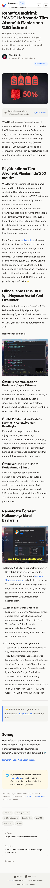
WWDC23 (8, 823)
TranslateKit (15, 778)
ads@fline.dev (25, 713)
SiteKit (10, 880)
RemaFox (7, 813)
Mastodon (40, 796)
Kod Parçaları (12, 7)
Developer (40, 63)
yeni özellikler (28, 240)
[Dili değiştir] (45, 5)
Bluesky (30, 796)
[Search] (39, 5)
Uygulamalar (12, 3)
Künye (32, 884)
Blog (22, 3)
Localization (26, 818)
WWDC (39, 818)
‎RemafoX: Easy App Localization (18, 759)
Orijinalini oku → (39, 112)
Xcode (19, 823)
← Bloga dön (8, 861)
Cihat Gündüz (15, 55)
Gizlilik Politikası (21, 884)
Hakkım (23, 7)
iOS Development (11, 818)
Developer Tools (22, 813)
